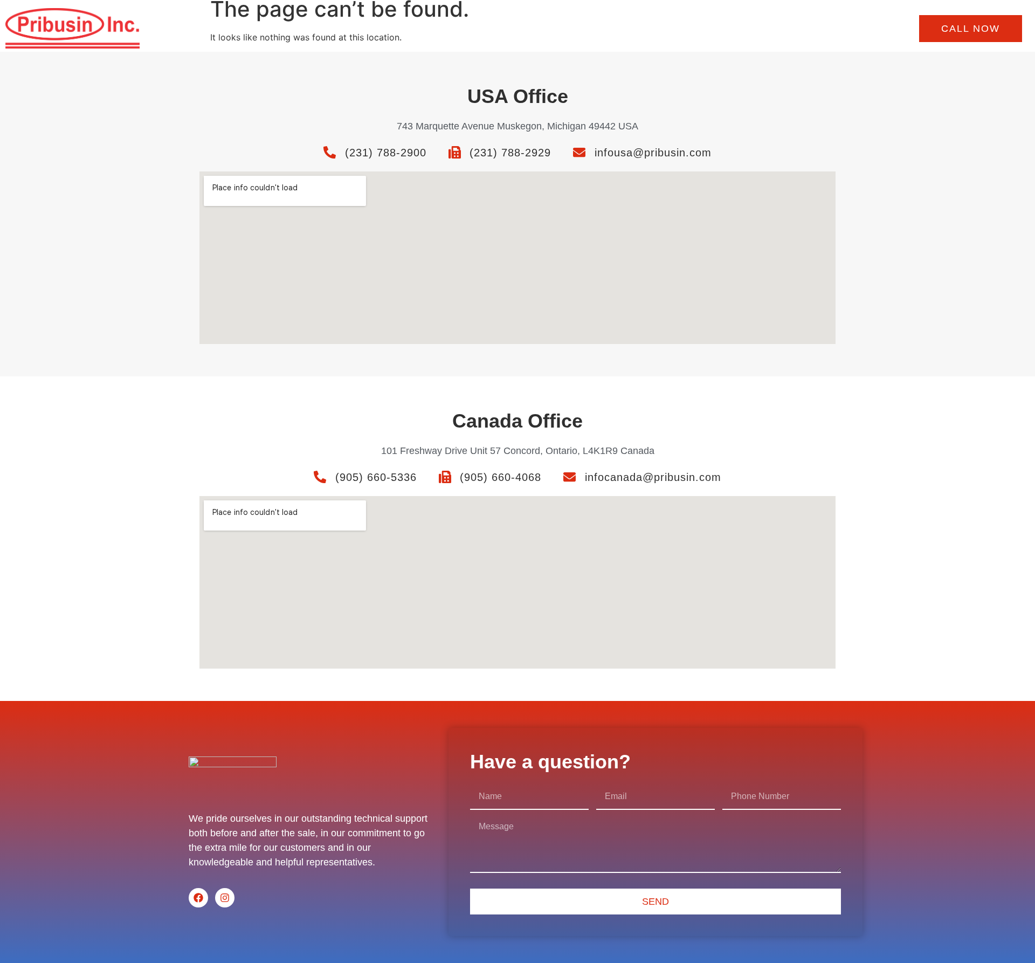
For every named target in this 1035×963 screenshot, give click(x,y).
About (790, 28)
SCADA (748, 28)
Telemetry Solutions (680, 28)
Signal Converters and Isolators (567, 28)
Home (480, 28)
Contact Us (838, 28)
